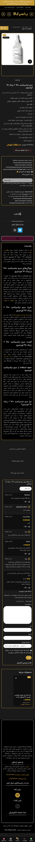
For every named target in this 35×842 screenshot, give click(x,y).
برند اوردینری (7, 356)
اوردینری (17, 80)
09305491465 (10, 775)
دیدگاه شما (28, 604)
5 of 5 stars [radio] (17, 601)
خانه (31, 27)
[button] (16, 678)
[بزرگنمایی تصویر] (30, 62)
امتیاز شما (29, 601)
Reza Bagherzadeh (10, 830)
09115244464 (13, 779)
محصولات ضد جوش (27, 29)
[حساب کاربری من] (3, 14)
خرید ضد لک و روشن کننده (20, 315)
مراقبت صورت (16, 27)
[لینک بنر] (17, 3)
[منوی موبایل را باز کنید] (32, 14)
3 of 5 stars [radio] (20, 601)
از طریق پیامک (26, 174)
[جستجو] (9, 14)
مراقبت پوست (24, 27)
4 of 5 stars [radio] (18, 601)
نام (31, 626)
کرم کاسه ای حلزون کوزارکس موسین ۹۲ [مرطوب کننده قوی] (23, 697)
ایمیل (30, 634)
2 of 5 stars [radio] (21, 601)
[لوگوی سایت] (20, 14)
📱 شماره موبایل (27, 642)
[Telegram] (20, 230)
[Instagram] (15, 230)
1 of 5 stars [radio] (23, 601)
